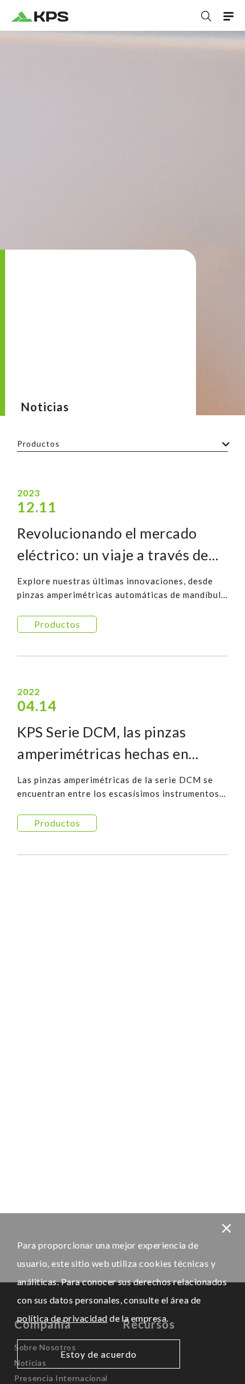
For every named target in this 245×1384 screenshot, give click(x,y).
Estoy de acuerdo (98, 1354)
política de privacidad (62, 1318)
